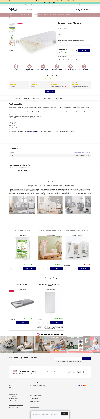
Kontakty (10, 4)
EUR (73, 4)
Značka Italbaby (36, 98)
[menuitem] (11, 15)
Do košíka (84, 50)
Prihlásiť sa (86, 358)
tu (56, 414)
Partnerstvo (32, 404)
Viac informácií (61, 31)
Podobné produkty (59, 98)
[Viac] (87, 15)
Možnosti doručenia (62, 43)
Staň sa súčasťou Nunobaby (14, 407)
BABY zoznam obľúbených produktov (15, 400)
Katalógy (10, 403)
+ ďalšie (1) (11, 50)
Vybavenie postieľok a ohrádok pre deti (82, 152)
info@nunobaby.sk (50, 372)
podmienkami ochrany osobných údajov (73, 361)
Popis (10, 98)
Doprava (31, 389)
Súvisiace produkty (48, 98)
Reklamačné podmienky (34, 407)
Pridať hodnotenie (23, 170)
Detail (22, 322)
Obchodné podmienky (34, 398)
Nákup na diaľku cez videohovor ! (36, 395)
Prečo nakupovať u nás (32, 4)
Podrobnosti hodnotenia (74, 25)
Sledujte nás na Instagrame (52, 334)
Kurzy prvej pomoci (33, 392)
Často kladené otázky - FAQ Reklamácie (16, 405)
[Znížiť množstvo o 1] (73, 50)
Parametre (17, 98)
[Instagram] (80, 372)
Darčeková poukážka (12, 396)
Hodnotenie (26, 98)
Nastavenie (35, 417)
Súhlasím (65, 414)
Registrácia (88, 4)
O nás (15, 4)
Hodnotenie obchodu (22, 4)
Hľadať (56, 9)
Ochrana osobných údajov (35, 401)
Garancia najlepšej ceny (13, 394)
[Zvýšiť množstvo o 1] (77, 50)
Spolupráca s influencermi (13, 398)
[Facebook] (78, 372)
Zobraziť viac (50, 91)
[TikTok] (83, 372)
